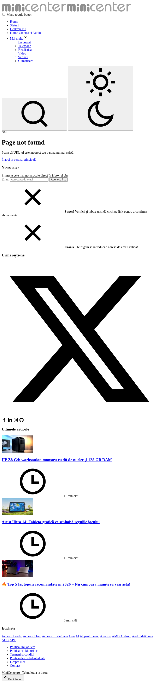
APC (13, 640)
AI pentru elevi (89, 636)
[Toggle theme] (100, 98)
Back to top (15, 679)
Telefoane (24, 46)
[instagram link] (15, 421)
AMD (116, 636)
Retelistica (25, 49)
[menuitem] (83, 22)
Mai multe (16, 38)
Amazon (105, 636)
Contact (15, 665)
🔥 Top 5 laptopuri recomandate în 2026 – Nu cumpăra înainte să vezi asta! (66, 584)
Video (22, 53)
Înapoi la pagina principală (19, 159)
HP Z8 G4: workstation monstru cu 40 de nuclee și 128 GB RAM (57, 460)
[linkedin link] (9, 421)
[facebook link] (4, 421)
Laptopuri (24, 42)
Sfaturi (14, 25)
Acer (72, 636)
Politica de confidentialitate (27, 658)
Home (14, 21)
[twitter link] (79, 415)
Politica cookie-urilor (23, 650)
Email (5, 179)
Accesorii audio (12, 636)
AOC (5, 640)
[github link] (21, 421)
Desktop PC (18, 29)
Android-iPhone (142, 636)
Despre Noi (17, 662)
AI (77, 636)
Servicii (23, 57)
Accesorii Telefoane (55, 636)
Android (125, 636)
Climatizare (25, 61)
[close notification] (33, 211)
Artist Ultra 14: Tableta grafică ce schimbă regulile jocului (51, 522)
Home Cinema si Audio (25, 32)
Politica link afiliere (22, 647)
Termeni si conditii (22, 654)
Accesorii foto (32, 636)
